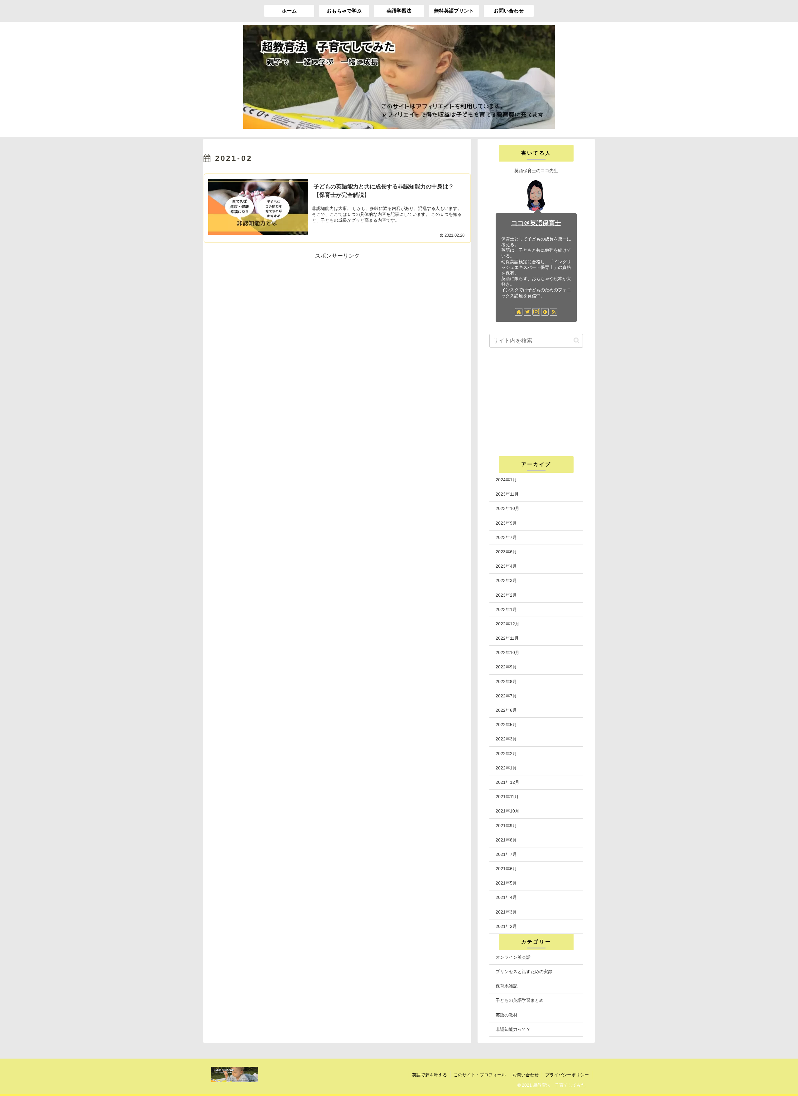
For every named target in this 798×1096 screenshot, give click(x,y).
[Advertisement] (337, 304)
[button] (576, 340)
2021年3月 (506, 911)
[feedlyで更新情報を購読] (545, 312)
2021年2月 (506, 926)
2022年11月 (507, 638)
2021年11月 (507, 796)
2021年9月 (506, 825)
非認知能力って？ (513, 1029)
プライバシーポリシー (567, 1074)
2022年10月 (507, 652)
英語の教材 (506, 1014)
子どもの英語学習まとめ (520, 1000)
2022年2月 (506, 753)
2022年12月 (507, 623)
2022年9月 (506, 666)
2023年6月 (506, 551)
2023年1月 (506, 609)
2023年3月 (506, 580)
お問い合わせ (525, 1074)
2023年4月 (506, 566)
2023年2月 (506, 595)
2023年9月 (506, 523)
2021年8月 (506, 839)
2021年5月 (506, 882)
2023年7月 (506, 537)
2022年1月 (506, 767)
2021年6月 (506, 868)
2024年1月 (506, 479)
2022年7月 (506, 695)
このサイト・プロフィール (480, 1074)
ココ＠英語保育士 (536, 223)
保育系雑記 (506, 985)
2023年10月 (507, 508)
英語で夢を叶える (429, 1074)
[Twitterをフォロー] (527, 312)
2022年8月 (506, 681)
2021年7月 (506, 854)
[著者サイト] (518, 312)
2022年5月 (506, 724)
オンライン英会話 (513, 957)
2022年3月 (506, 738)
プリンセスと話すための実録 (524, 971)
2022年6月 (506, 710)
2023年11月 (507, 494)
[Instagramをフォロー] (536, 312)
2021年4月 (506, 897)
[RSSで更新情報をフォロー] (553, 312)
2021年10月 (507, 810)
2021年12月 (507, 782)
